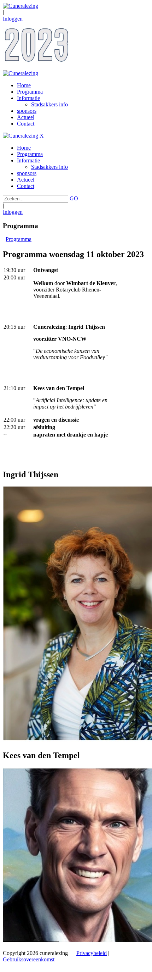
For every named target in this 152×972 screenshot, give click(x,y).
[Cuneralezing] (20, 6)
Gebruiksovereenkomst (28, 959)
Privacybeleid (91, 953)
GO (74, 198)
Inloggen (13, 19)
